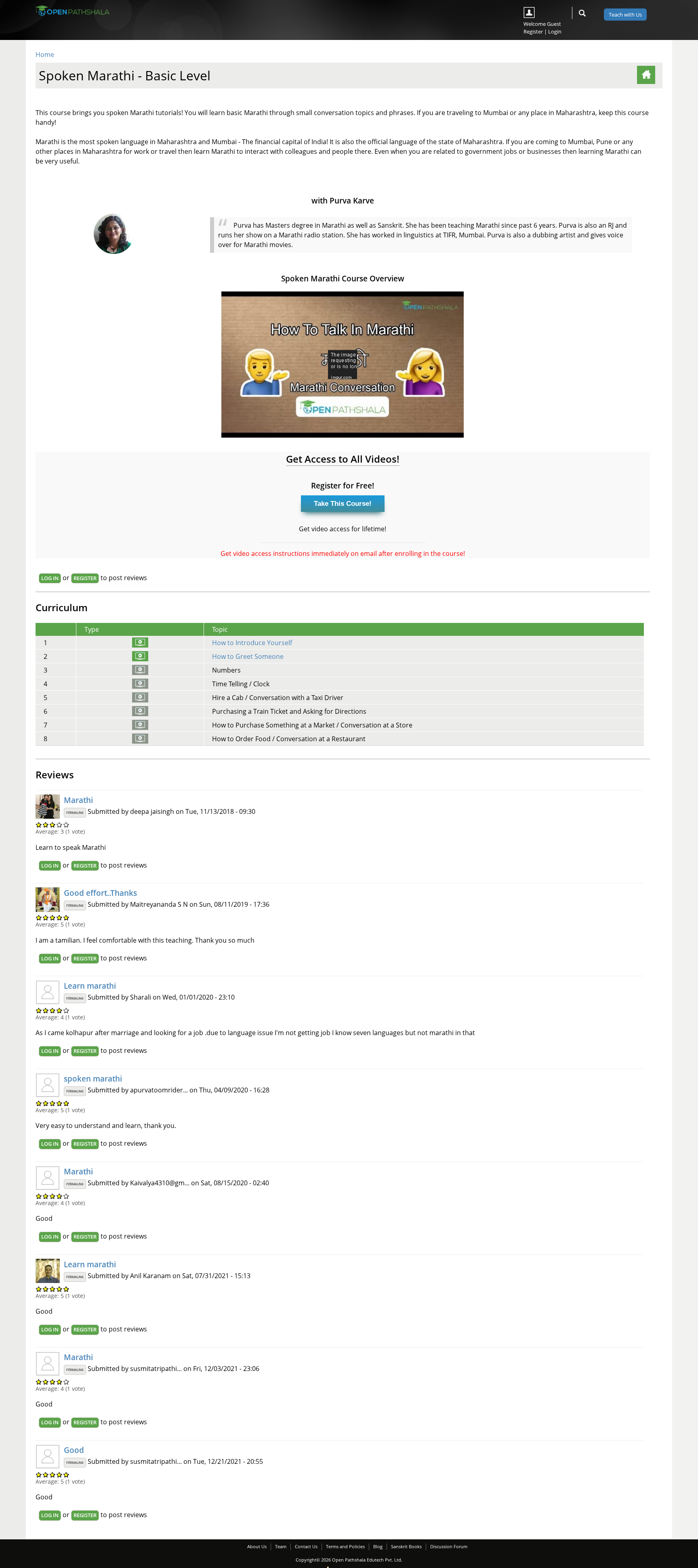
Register (533, 31)
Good (74, 1450)
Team (280, 1546)
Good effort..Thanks (100, 893)
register (85, 578)
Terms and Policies (345, 1546)
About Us (257, 1546)
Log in (50, 578)
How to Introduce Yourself (252, 642)
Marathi (78, 800)
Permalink (75, 812)
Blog (378, 1546)
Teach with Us (625, 14)
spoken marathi (93, 1078)
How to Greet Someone (248, 656)
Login (554, 31)
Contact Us (306, 1546)
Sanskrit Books (406, 1546)
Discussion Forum (448, 1546)
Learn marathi (90, 986)
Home (45, 54)
